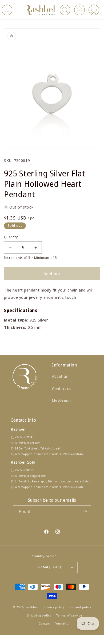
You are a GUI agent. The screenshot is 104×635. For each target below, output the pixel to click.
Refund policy (80, 607)
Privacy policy (53, 607)
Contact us (61, 388)
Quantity (11, 237)
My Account (62, 400)
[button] (7, 10)
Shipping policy (39, 615)
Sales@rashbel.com (28, 443)
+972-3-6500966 (25, 470)
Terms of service (69, 615)
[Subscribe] (85, 511)
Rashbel (32, 607)
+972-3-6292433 (25, 437)
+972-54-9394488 (74, 487)
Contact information (54, 623)
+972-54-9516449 (74, 454)
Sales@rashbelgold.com (31, 476)
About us (60, 376)
